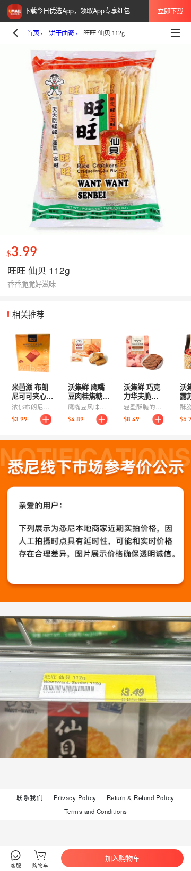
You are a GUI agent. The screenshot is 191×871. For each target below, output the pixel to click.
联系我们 (29, 797)
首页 (33, 33)
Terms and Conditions (95, 811)
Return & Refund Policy (141, 797)
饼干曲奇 (61, 33)
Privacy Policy (75, 797)
